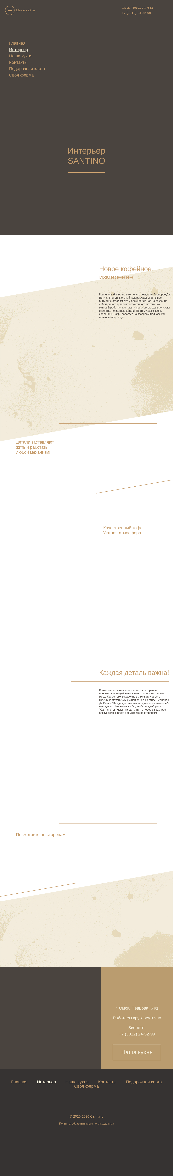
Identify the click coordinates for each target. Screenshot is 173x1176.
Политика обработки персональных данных (86, 1123)
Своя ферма (21, 75)
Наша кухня (20, 56)
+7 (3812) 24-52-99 (136, 13)
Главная (17, 43)
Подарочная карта (27, 68)
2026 (85, 1116)
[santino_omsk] (158, 10)
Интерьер (18, 49)
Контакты (18, 62)
